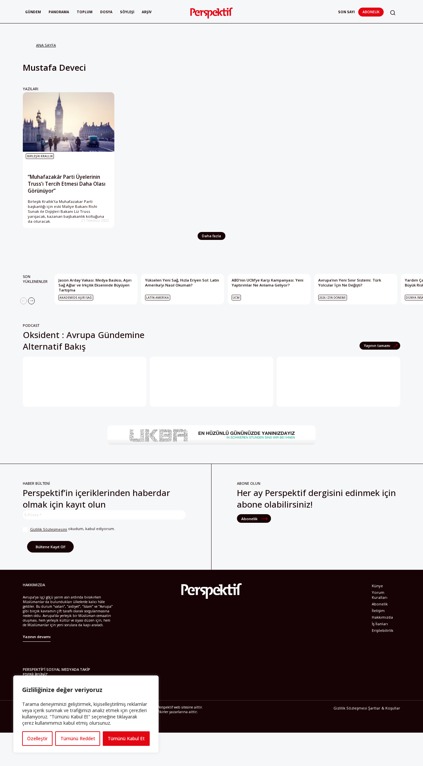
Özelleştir (37, 738)
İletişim (378, 610)
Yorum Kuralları (379, 595)
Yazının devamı (37, 636)
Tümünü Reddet (77, 738)
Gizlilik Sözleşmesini (48, 529)
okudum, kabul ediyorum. (72, 529)
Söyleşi (127, 12)
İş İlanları (380, 623)
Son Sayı (346, 12)
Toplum (85, 12)
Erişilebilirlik (382, 630)
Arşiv (147, 12)
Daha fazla (211, 236)
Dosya (106, 12)
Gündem (33, 12)
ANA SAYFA (46, 45)
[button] (393, 13)
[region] (86, 714)
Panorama (59, 12)
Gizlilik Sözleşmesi (350, 708)
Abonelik (371, 12)
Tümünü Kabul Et (126, 738)
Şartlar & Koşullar (384, 708)
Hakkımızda (382, 617)
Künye (377, 585)
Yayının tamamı (377, 345)
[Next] (31, 300)
